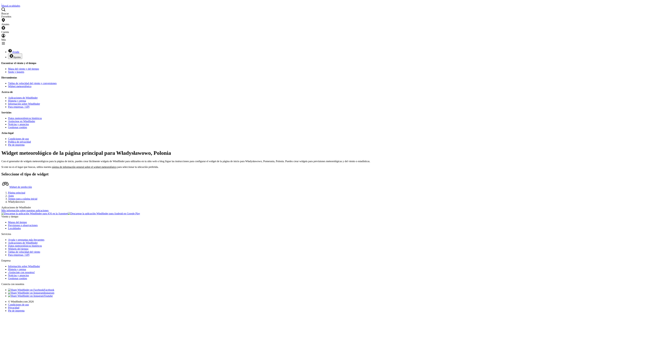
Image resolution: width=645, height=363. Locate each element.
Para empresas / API (18, 106)
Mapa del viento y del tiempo (23, 68)
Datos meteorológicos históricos (25, 118)
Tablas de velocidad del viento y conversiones (32, 83)
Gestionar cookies (17, 127)
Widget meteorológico (19, 86)
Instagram (49, 292)
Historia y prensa (17, 100)
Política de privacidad (19, 141)
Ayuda (15, 51)
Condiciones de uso (18, 138)
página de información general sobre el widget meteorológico (84, 167)
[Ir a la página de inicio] (1, 2)
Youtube (48, 295)
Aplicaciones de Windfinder (23, 97)
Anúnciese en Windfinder (21, 121)
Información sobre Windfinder (24, 103)
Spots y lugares (16, 71)
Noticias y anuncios (18, 124)
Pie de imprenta (16, 144)
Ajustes (17, 57)
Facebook (49, 289)
